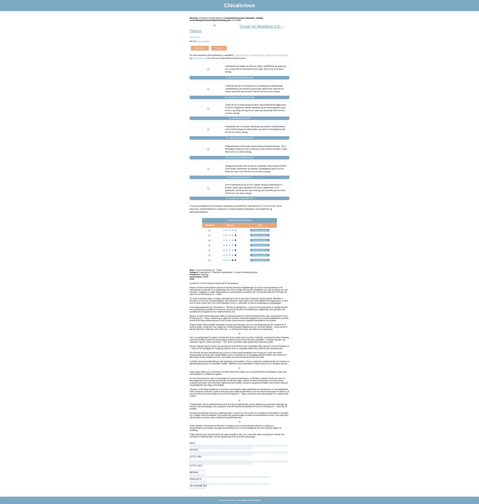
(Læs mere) (195, 37)
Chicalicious (239, 5)
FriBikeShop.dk (199, 58)
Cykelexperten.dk (256, 55)
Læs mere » (200, 48)
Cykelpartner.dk (240, 55)
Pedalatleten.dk (281, 55)
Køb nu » (219, 48)
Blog (233, 500)
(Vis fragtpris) (203, 41)
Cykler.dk (269, 55)
